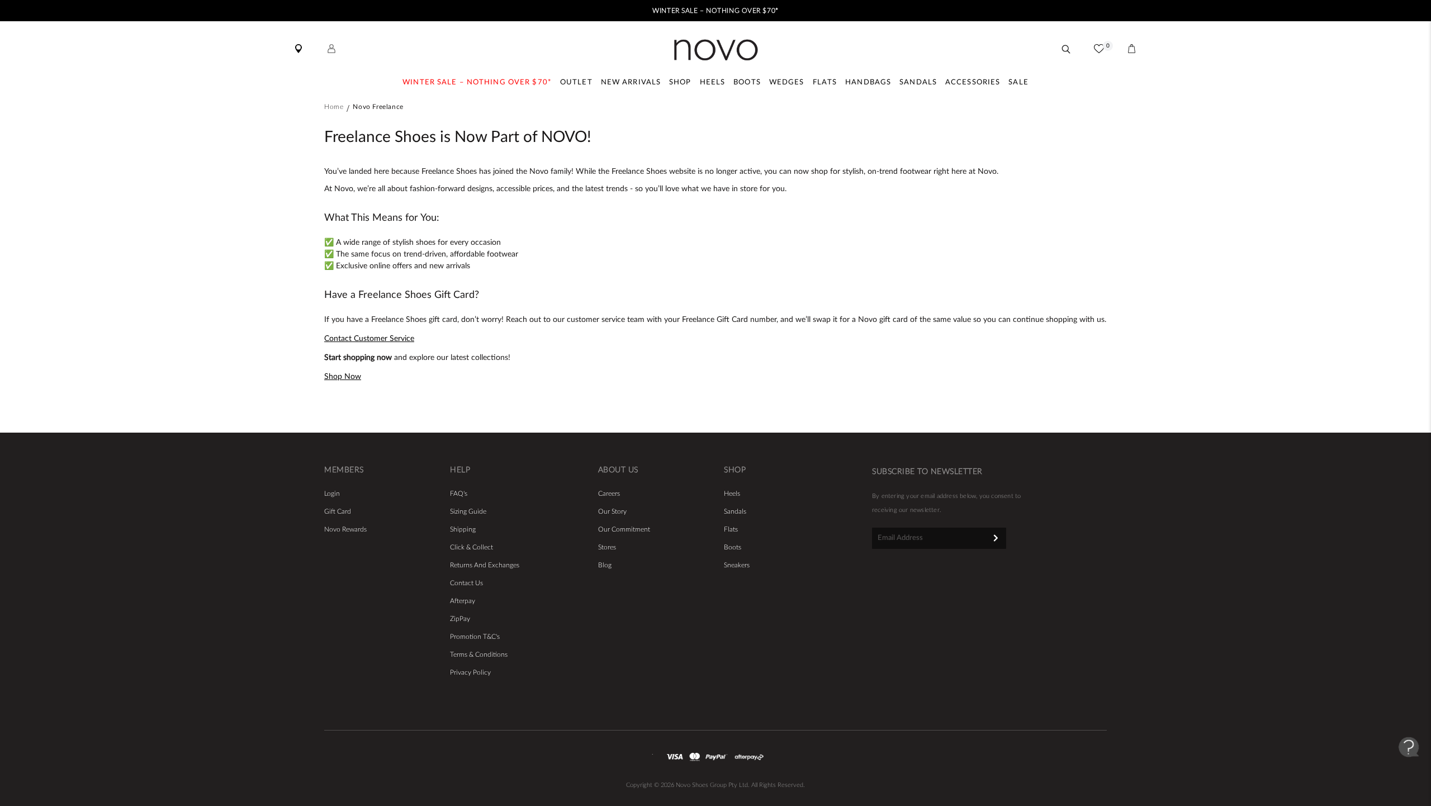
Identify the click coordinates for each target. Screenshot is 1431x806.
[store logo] (715, 50)
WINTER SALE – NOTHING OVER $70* (715, 10)
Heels (732, 493)
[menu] (715, 84)
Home (333, 106)
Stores (607, 547)
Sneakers (737, 565)
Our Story (612, 511)
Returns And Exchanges (484, 565)
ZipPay (460, 618)
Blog (605, 565)
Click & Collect (471, 547)
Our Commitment (624, 529)
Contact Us (466, 583)
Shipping (463, 529)
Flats (731, 529)
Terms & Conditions (479, 654)
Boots (732, 547)
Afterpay (462, 601)
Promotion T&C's (475, 636)
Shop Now (342, 377)
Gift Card (337, 511)
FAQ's (458, 493)
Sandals (735, 511)
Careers (609, 493)
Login (332, 493)
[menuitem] (477, 84)
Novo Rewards (345, 529)
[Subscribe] (995, 538)
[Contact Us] (1408, 766)
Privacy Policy (470, 672)
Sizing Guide (468, 511)
